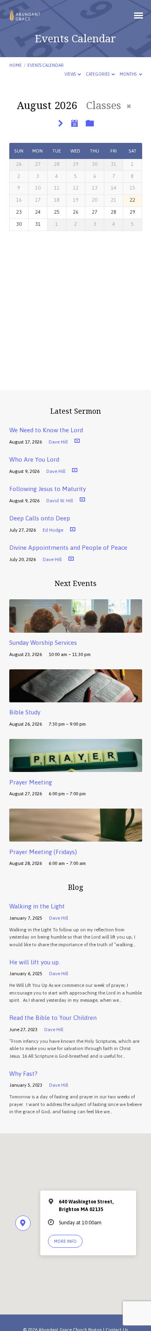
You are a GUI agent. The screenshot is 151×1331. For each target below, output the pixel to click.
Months (128, 74)
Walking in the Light (37, 906)
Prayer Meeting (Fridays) (43, 851)
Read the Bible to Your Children (53, 1017)
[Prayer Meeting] (75, 767)
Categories (98, 74)
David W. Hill (59, 500)
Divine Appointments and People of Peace (68, 547)
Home (15, 65)
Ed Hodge (53, 529)
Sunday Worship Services (43, 642)
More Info (65, 1241)
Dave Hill (58, 441)
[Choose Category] (90, 124)
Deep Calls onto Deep (39, 518)
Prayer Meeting (30, 782)
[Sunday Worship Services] (75, 628)
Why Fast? (23, 1073)
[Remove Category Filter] (129, 106)
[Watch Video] (77, 441)
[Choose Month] (75, 123)
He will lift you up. (34, 962)
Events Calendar (45, 65)
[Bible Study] (75, 698)
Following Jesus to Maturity (47, 488)
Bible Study (24, 712)
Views (70, 74)
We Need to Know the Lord (46, 430)
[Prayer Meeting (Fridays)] (75, 837)
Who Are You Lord (34, 459)
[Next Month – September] (60, 123)
